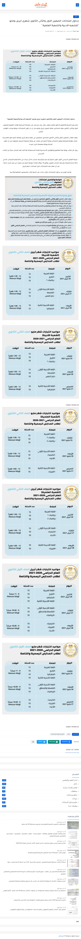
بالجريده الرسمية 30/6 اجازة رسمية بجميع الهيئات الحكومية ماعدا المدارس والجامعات (40, 900)
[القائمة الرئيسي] (77, 5)
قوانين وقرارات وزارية (40, 787)
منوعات (40, 798)
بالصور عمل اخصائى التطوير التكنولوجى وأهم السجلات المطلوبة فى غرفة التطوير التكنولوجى (38, 909)
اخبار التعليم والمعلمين (40, 780)
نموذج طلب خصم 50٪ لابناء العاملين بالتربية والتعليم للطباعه (47, 853)
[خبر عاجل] (40, 5)
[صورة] (73, 825)
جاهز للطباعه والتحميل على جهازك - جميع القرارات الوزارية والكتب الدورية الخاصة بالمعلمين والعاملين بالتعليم (35, 873)
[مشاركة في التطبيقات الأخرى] (33, 742)
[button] (66, 742)
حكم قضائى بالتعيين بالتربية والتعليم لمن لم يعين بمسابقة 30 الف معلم (44, 824)
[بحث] (3, 5)
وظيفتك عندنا (40, 806)
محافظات (40, 791)
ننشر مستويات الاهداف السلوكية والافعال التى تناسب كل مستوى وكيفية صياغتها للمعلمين (37, 881)
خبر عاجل (61, 936)
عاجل (76, 16)
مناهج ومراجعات (40, 795)
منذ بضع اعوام (60, 822)
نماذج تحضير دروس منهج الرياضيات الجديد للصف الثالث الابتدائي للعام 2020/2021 (41, 843)
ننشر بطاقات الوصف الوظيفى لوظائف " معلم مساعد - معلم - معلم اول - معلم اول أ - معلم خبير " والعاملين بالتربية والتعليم (36, 835)
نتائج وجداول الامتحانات (57, 734)
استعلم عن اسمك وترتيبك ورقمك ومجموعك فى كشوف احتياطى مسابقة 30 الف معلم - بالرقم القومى (34, 890)
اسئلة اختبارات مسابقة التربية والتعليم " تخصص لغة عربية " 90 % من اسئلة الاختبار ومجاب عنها (36, 862)
